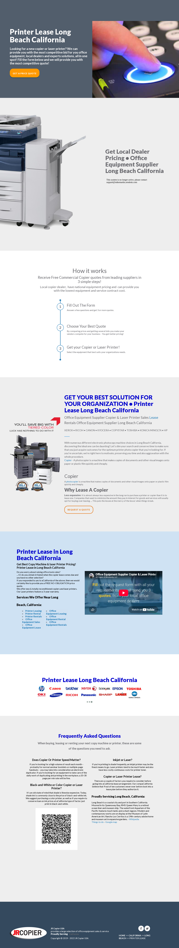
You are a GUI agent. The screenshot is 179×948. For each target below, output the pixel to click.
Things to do (98, 822)
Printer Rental (33, 613)
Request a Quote (79, 509)
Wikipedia (134, 819)
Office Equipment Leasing (56, 612)
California (74, 934)
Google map (111, 822)
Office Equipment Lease (31, 626)
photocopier (72, 481)
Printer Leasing (33, 610)
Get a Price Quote (24, 73)
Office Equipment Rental (56, 618)
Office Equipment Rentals (56, 623)
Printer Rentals (33, 616)
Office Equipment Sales (31, 620)
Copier (68, 460)
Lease (153, 417)
